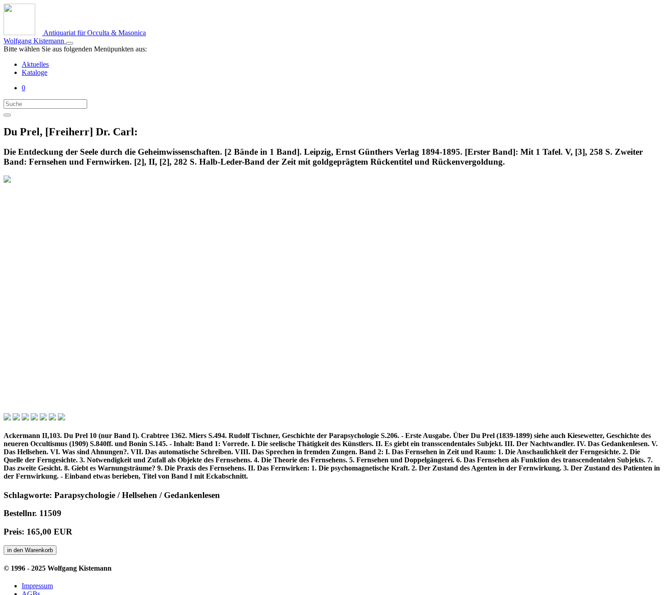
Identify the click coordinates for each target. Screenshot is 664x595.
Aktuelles (35, 64)
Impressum (37, 586)
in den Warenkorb (30, 550)
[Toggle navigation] (69, 43)
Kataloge (34, 72)
